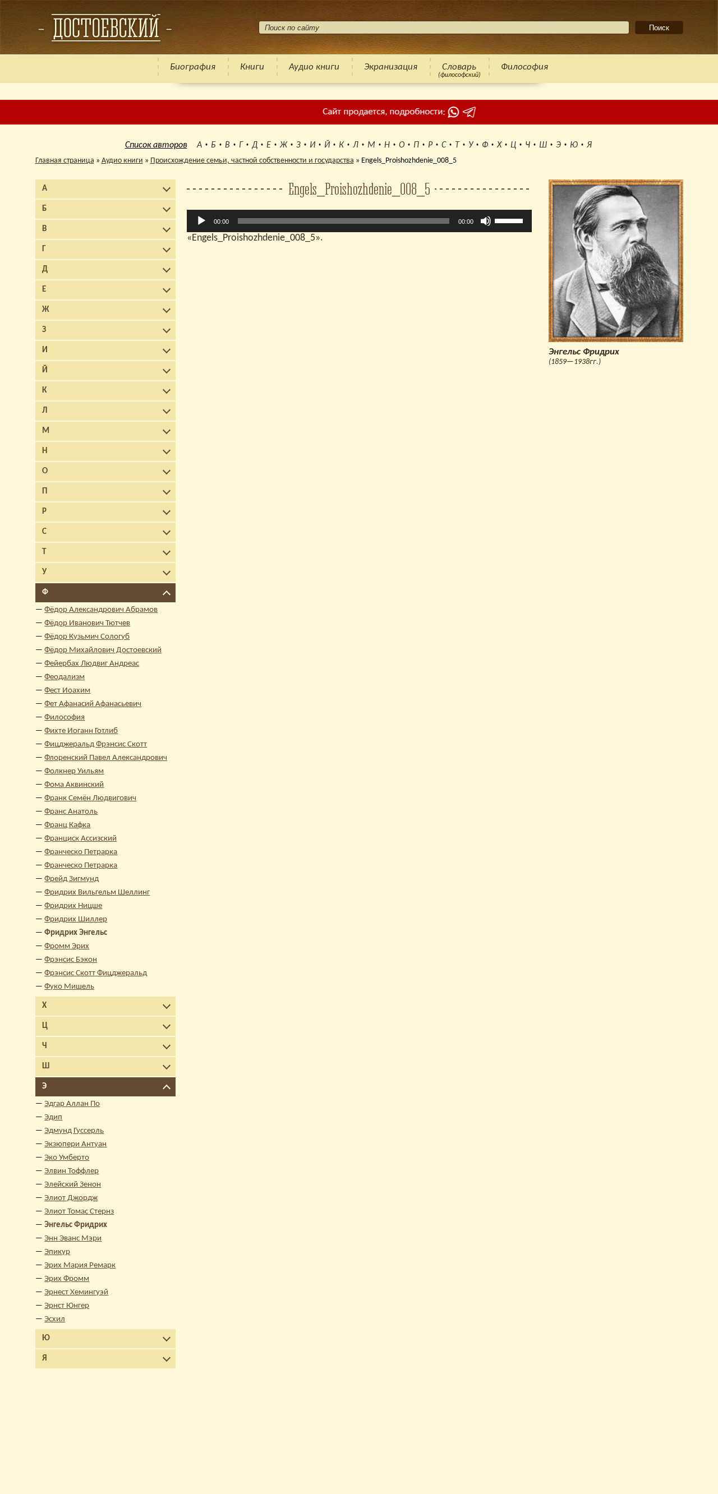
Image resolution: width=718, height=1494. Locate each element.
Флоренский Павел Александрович (105, 758)
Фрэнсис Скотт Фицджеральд (95, 973)
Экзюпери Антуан (75, 1144)
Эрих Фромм (66, 1279)
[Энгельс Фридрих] (104, 27)
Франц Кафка (67, 825)
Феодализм (64, 677)
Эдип (53, 1117)
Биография (192, 67)
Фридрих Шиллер (75, 919)
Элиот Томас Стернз (79, 1211)
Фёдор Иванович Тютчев (87, 623)
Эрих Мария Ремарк (80, 1265)
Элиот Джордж (71, 1198)
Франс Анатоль (71, 812)
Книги (252, 67)
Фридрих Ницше (73, 906)
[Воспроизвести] (201, 221)
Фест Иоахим (67, 690)
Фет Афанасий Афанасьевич (92, 704)
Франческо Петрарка (80, 852)
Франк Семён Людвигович (90, 798)
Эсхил (54, 1319)
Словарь (459, 67)
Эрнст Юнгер (66, 1306)
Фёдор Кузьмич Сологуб (87, 637)
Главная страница (64, 160)
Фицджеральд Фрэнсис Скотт (95, 744)
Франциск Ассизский (80, 838)
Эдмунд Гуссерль (74, 1131)
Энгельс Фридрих (75, 1225)
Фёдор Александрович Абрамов (101, 610)
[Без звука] (485, 221)
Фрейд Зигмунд (71, 879)
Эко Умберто (66, 1158)
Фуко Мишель (69, 987)
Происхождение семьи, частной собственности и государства (252, 160)
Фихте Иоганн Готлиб (81, 731)
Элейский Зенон (72, 1185)
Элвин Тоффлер (71, 1171)
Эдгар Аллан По (72, 1104)
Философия (524, 67)
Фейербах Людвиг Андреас (91, 664)
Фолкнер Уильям (74, 771)
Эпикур (57, 1252)
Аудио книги (314, 67)
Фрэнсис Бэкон (70, 960)
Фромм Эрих (66, 946)
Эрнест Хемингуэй (76, 1292)
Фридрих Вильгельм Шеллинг (97, 892)
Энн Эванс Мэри (73, 1238)
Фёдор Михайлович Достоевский (103, 650)
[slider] (510, 220)
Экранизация (390, 67)
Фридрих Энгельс (75, 933)
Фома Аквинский (74, 785)
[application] (359, 221)
